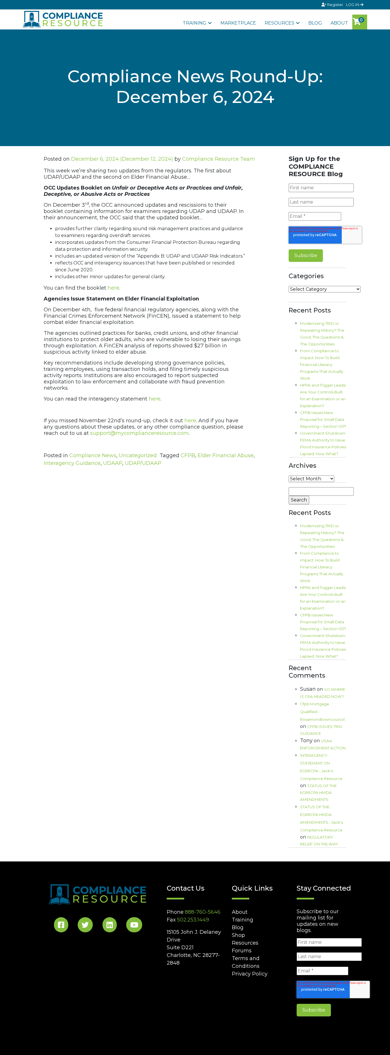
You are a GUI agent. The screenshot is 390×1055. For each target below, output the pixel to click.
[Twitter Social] (85, 926)
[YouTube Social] (134, 926)
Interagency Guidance (72, 463)
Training (194, 23)
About (339, 23)
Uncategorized (138, 455)
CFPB (188, 455)
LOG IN (353, 4)
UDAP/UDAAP (143, 463)
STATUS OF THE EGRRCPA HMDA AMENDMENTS (318, 792)
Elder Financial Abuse (226, 455)
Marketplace (238, 23)
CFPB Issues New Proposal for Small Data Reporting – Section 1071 (323, 419)
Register (335, 4)
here (113, 288)
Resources (279, 23)
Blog (315, 23)
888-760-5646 (202, 912)
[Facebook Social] (61, 926)
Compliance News (92, 455)
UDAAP (112, 463)
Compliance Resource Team (218, 159)
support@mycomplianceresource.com (139, 433)
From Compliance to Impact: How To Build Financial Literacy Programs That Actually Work (321, 365)
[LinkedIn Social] (109, 926)
